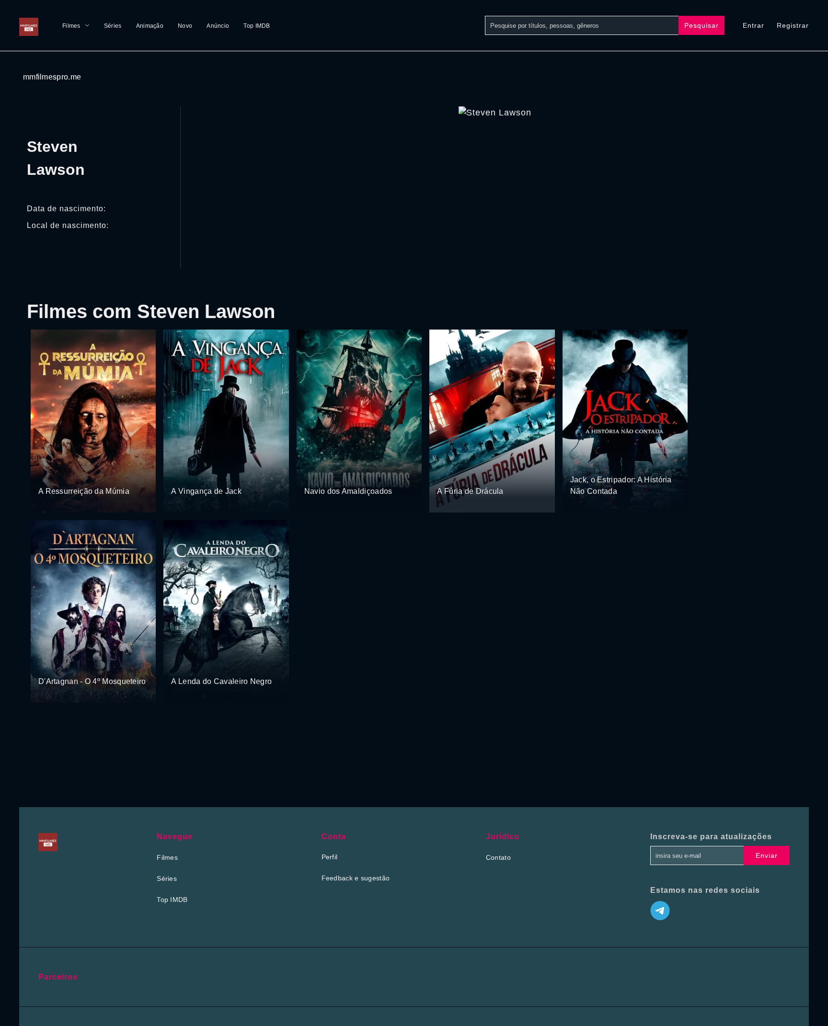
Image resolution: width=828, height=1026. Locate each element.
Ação (313, 473)
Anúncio (218, 26)
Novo (185, 26)
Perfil (330, 857)
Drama (182, 663)
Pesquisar (701, 25)
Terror (48, 473)
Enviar (767, 855)
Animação (149, 26)
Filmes (71, 26)
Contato (498, 857)
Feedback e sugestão (356, 878)
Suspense (186, 473)
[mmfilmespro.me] (31, 25)
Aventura (219, 473)
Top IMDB (256, 26)
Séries (113, 26)
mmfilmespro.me (52, 77)
